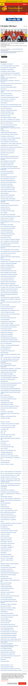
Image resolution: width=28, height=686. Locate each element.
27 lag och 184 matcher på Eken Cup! (7, 278)
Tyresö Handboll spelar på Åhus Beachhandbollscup (10, 388)
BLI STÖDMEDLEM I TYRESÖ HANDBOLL (8, 139)
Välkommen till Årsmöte (5, 400)
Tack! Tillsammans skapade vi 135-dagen (8, 117)
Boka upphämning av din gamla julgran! (8, 214)
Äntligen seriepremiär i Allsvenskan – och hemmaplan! (11, 368)
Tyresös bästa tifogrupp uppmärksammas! (9, 337)
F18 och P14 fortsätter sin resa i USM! (8, 312)
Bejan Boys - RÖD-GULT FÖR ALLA (7, 123)
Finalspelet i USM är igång (5, 584)
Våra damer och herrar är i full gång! (7, 386)
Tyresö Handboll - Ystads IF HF (6, 541)
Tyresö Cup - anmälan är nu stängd (7, 464)
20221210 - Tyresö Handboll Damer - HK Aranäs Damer (11, 473)
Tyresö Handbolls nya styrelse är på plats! (8, 276)
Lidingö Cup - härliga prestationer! (7, 560)
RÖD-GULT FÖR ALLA (4, 154)
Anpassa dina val (4, 680)
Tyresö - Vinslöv (3, 431)
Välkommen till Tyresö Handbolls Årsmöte (8, 281)
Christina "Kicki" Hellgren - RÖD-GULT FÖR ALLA (9, 134)
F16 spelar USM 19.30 (5, 441)
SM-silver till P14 (4, 88)
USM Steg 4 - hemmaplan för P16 (7, 95)
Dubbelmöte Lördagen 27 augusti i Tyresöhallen (9, 563)
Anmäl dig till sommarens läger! (6, 184)
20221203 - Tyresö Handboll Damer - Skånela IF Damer (11, 483)
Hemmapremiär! (4, 552)
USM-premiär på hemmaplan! (6, 363)
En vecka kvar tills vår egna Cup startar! (8, 427)
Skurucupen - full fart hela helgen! (7, 558)
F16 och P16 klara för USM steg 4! (7, 617)
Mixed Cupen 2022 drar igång (6, 583)
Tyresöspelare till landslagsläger (7, 643)
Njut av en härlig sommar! (5, 395)
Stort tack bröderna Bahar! (5, 259)
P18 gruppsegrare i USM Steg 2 (6, 496)
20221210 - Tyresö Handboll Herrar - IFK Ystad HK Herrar (11, 471)
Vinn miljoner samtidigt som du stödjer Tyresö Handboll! (11, 523)
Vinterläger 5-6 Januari (5, 130)
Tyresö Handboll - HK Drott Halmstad (7, 543)
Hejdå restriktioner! (4, 611)
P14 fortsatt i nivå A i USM (5, 444)
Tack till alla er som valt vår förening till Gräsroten (10, 491)
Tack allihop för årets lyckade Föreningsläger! (9, 166)
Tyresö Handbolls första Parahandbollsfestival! (9, 292)
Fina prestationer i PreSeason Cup (7, 164)
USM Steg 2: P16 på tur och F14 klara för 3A (9, 477)
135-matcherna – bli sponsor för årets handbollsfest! (10, 138)
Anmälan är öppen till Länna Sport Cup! (8, 624)
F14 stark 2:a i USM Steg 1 (5, 534)
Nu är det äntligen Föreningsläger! (7, 373)
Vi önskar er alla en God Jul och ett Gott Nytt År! (9, 455)
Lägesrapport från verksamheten (7, 454)
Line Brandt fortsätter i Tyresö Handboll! (8, 198)
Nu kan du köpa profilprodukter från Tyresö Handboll (10, 216)
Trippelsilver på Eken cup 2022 (6, 578)
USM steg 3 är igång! (4, 618)
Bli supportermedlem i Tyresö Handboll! (8, 652)
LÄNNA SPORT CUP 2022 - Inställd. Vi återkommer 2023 (11, 639)
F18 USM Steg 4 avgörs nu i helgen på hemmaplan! (10, 297)
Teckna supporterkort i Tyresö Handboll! (8, 567)
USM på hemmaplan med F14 (6, 347)
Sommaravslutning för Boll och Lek (7, 279)
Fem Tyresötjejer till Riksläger (6, 648)
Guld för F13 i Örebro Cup (5, 255)
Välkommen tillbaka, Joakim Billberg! (7, 195)
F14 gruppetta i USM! (4, 429)
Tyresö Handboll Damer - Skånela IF (7, 556)
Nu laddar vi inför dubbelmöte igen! (7, 265)
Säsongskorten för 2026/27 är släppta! (8, 71)
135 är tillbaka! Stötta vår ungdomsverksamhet (9, 339)
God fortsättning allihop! (5, 319)
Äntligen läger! (3, 659)
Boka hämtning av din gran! (6, 115)
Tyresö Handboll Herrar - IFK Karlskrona (8, 517)
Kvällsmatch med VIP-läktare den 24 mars (8, 416)
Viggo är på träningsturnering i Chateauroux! (9, 176)
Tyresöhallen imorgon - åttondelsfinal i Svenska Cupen (11, 261)
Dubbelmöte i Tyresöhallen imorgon (7, 112)
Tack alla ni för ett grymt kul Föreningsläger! (9, 263)
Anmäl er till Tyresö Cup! (5, 315)
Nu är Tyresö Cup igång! (5, 304)
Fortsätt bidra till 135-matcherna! (7, 336)
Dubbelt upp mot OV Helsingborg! (7, 609)
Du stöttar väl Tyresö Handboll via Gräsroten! (9, 408)
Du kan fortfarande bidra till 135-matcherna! (9, 326)
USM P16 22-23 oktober (5, 536)
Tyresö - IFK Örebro (4, 448)
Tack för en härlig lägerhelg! (6, 657)
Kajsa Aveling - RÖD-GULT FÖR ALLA (7, 152)
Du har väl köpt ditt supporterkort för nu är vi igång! (10, 475)
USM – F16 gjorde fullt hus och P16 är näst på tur (10, 249)
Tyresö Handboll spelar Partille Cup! (7, 173)
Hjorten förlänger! (4, 102)
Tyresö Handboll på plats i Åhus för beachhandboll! (10, 73)
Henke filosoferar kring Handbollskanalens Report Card (11, 383)
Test (1, 561)
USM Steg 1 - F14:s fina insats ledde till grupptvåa (10, 345)
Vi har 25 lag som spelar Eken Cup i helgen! (9, 398)
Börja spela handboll (4, 352)
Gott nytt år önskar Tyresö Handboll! (7, 113)
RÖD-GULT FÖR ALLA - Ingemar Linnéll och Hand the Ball (11, 147)
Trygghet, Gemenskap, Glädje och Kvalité (8, 372)
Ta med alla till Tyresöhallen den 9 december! (9, 330)
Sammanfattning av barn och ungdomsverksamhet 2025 (11, 106)
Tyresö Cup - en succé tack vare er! (7, 196)
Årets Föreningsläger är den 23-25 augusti (8, 272)
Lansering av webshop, (5, 661)
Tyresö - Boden (3, 443)
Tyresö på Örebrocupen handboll (7, 650)
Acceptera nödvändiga (12, 683)
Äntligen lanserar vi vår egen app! (7, 332)
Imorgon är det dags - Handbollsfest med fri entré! (10, 325)
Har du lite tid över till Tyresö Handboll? (8, 228)
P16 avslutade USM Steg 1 (5, 528)
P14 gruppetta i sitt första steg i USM (7, 350)
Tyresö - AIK (3, 432)
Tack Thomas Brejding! (5, 203)
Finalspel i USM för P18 (5, 590)
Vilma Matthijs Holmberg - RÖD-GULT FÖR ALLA (9, 145)
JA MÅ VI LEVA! (3, 504)
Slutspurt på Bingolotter (5, 462)
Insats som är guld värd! (5, 622)
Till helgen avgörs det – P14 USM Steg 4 (8, 99)
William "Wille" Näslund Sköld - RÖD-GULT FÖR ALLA (10, 121)
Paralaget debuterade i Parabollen (7, 404)
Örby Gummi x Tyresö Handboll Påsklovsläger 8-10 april (11, 104)
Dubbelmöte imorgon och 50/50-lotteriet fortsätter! (10, 314)
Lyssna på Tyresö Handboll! (6, 606)
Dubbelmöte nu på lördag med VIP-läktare (8, 515)
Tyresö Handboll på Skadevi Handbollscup (9, 635)
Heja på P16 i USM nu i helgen (6, 436)
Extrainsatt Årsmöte (4, 381)
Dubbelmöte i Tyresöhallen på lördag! (8, 267)
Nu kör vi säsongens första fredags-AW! (8, 226)
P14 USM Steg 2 (4, 488)
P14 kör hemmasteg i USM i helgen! (7, 446)
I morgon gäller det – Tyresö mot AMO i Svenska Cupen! (11, 143)
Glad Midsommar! (4, 174)
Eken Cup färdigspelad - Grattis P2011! (8, 178)
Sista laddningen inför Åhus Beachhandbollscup (10, 572)
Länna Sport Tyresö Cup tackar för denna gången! (10, 423)
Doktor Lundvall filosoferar (6, 503)
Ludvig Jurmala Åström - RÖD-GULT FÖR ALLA (9, 141)
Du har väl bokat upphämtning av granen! (8, 317)
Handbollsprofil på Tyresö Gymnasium (8, 233)
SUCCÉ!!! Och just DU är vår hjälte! (7, 323)
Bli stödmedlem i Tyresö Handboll (7, 69)
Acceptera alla (22, 683)
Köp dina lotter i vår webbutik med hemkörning (9, 626)
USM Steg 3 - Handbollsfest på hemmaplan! (9, 110)
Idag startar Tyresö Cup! (5, 207)
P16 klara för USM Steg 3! (5, 460)
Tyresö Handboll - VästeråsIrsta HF (7, 547)
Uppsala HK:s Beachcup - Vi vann (7, 664)
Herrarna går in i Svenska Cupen (6, 569)
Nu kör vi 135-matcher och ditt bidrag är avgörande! (10, 239)
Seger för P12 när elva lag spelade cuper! (8, 450)
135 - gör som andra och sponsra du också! (9, 124)
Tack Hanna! (3, 409)
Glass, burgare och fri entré (6, 237)
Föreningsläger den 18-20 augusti (7, 402)
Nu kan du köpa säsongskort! (6, 268)
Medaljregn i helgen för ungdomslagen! (8, 283)
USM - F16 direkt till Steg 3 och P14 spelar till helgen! (10, 357)
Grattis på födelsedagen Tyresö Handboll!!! (9, 633)
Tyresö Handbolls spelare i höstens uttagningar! (9, 243)
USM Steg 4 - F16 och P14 (5, 594)
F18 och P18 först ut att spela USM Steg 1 (8, 253)
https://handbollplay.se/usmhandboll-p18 (8, 52)
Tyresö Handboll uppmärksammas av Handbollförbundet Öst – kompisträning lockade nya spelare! (10, 127)
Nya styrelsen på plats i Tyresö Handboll (8, 67)
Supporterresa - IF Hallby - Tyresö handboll (8, 604)
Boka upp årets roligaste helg (6, 85)
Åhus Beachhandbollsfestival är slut (7, 571)
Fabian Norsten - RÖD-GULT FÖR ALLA (8, 150)
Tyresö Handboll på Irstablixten (6, 93)
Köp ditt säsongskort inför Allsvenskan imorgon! (10, 156)
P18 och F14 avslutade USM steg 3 (7, 613)
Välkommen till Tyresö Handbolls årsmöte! (8, 87)
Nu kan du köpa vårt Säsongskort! (7, 171)
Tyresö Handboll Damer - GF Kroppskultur (8, 519)
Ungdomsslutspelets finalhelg (6, 586)
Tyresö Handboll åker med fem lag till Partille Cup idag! (11, 390)
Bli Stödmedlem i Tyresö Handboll (7, 224)
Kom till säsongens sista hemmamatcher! (8, 599)
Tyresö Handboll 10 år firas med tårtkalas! (8, 637)
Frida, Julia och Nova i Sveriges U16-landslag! (9, 530)
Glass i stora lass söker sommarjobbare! (8, 306)
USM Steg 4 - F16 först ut (5, 421)
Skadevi (2, 521)
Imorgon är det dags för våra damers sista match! (10, 595)
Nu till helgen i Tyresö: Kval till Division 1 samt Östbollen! (11, 287)
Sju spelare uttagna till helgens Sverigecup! (9, 132)
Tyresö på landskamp (5, 193)
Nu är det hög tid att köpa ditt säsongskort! (9, 384)
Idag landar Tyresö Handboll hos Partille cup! (9, 274)
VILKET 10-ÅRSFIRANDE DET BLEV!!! (7, 629)
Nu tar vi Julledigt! (4, 212)
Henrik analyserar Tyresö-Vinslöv (7, 525)
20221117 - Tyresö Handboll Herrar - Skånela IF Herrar (10, 498)
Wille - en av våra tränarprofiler (6, 343)
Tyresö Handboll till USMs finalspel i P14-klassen (10, 97)
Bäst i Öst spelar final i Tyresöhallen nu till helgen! (10, 406)
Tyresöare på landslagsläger (6, 620)
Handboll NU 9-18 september (6, 554)
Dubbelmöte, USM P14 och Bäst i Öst (7, 218)
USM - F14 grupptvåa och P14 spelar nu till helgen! (10, 241)
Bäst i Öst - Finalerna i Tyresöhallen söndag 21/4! (10, 285)
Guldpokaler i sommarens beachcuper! (8, 379)
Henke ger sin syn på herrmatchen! (7, 514)
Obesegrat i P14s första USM (6, 539)
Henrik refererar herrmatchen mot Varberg (8, 532)
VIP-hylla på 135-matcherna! (6, 244)
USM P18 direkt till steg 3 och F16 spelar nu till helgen (10, 251)
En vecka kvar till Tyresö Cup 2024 (7, 308)
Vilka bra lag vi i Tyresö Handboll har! (7, 592)
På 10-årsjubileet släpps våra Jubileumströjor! (9, 631)
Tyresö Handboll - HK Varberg (6, 537)
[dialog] (14, 678)
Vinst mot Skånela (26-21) (5, 348)
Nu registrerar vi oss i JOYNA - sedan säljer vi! (9, 290)
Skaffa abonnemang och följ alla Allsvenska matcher (10, 341)
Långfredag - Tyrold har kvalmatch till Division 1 (9, 289)
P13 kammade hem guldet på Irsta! (7, 185)
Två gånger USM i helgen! (5, 418)
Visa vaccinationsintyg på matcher (7, 628)
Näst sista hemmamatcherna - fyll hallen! (8, 607)
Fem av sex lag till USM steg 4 (6, 108)
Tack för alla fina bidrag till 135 (6, 235)
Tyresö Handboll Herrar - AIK (6, 550)
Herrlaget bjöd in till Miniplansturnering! (8, 180)
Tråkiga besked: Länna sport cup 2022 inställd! (9, 615)
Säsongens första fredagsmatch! (7, 334)
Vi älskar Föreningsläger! (5, 565)
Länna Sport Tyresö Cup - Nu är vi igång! (8, 425)
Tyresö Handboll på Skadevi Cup (7, 230)
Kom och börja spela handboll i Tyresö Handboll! (10, 65)
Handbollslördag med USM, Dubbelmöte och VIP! (10, 310)
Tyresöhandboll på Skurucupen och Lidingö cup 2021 (11, 655)
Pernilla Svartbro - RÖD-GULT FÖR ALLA (8, 149)
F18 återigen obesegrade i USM (6, 452)
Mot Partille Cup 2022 (4, 576)
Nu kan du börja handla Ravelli (6, 508)
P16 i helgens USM (4, 526)
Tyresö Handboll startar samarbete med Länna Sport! (10, 668)
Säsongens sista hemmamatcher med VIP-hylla (9, 205)
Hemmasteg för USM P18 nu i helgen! (7, 210)
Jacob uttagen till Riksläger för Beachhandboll (9, 377)
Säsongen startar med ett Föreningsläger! (8, 574)
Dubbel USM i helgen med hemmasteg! (8, 434)
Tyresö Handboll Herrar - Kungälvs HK (8, 490)
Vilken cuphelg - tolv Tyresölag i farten (8, 653)
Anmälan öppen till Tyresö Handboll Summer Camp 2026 (11, 83)
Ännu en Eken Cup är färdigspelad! (7, 396)
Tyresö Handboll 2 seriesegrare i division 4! (9, 191)
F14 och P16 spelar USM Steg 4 (6, 597)
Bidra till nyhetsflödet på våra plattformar (8, 512)
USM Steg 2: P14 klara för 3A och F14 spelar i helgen (10, 478)
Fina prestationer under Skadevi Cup (7, 136)
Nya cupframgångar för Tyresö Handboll (8, 161)
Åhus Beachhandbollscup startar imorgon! (8, 270)
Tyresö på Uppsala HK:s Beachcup (7, 666)
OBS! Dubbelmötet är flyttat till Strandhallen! (9, 370)
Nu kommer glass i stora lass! (6, 328)
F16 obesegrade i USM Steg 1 (6, 545)
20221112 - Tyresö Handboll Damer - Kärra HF (9, 510)
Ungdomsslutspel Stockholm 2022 (7, 588)
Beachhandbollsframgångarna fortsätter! (8, 375)
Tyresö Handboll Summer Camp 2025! (8, 189)
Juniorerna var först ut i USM (6, 548)
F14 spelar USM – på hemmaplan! (7, 411)
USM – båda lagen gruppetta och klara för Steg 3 (10, 359)
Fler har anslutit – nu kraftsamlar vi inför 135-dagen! (10, 119)
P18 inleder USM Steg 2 (9, 26)
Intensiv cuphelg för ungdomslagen (7, 162)
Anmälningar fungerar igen (5, 208)
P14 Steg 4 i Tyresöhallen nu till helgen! (8, 187)
